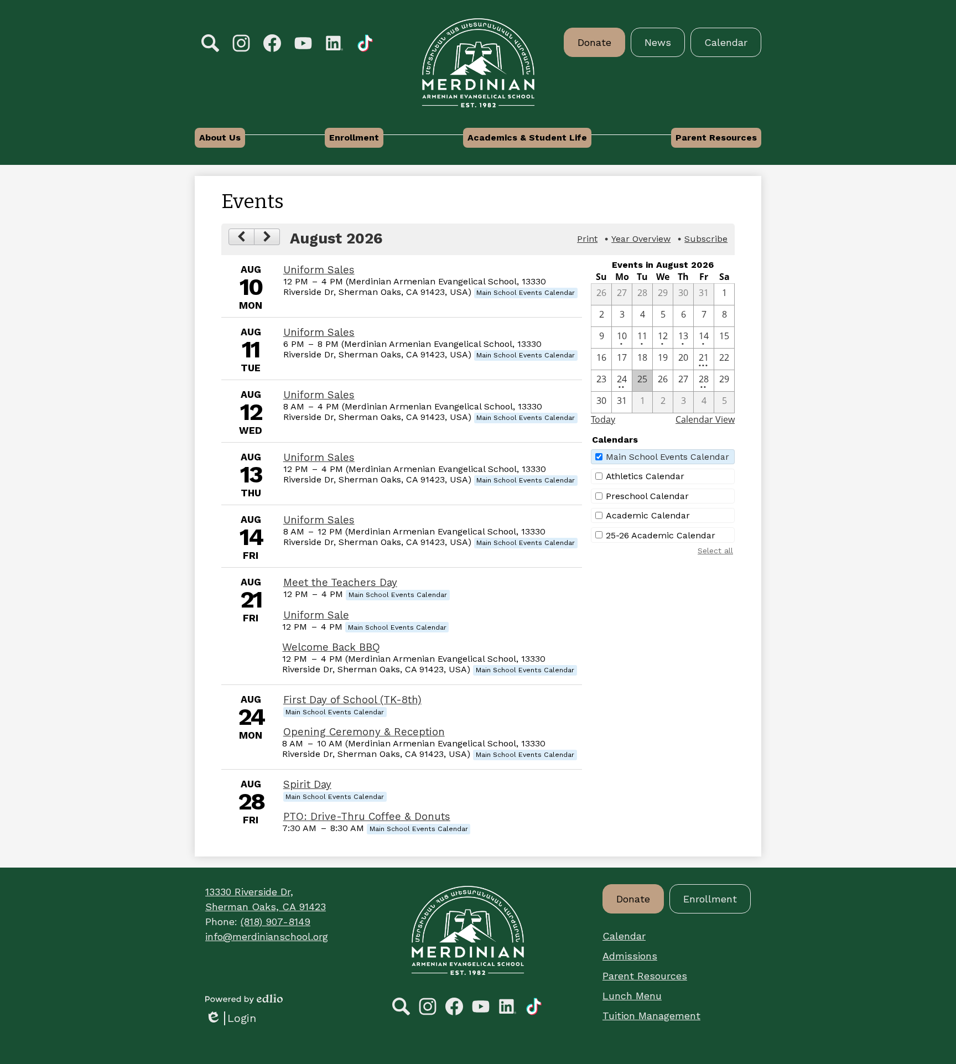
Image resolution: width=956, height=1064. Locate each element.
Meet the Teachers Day (340, 583)
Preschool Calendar (647, 496)
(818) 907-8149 (275, 921)
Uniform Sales (319, 270)
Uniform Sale (316, 615)
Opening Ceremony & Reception (364, 732)
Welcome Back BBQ (331, 647)
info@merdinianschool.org (266, 936)
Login (230, 1018)
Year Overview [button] (641, 238)
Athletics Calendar (645, 476)
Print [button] (587, 238)
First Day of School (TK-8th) (352, 700)
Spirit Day (307, 784)
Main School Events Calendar (667, 456)
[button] (220, 138)
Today (603, 419)
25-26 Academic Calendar (660, 535)
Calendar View (705, 419)
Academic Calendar (648, 515)
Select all (715, 550)
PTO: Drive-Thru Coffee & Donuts (366, 817)
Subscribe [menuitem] (706, 238)
